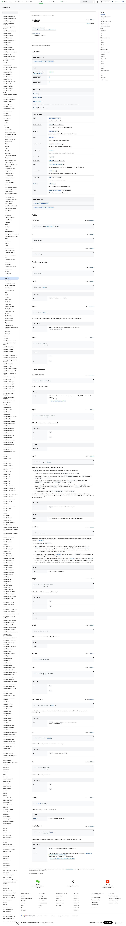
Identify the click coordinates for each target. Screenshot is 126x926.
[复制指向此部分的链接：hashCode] (40, 527)
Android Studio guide (96, 897)
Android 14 (76, 903)
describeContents (54, 118)
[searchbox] (10, 12)
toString (51, 183)
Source (23, 903)
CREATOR (51, 72)
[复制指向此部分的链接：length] (37, 579)
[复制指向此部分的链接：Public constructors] (49, 262)
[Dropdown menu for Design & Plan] (35, 2)
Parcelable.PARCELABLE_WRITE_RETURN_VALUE (62, 858)
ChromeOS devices (60, 900)
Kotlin (88, 23)
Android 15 (76, 900)
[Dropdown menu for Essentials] (22, 2)
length (51, 144)
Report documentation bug (115, 898)
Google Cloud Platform (63, 916)
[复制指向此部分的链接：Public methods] (46, 370)
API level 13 (91, 220)
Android (23, 896)
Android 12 (76, 907)
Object (39, 29)
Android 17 (76, 896)
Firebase (53, 916)
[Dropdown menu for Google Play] (57, 2)
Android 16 (76, 898)
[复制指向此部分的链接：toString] (38, 798)
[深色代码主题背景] (93, 225)
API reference (6, 7)
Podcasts (23, 910)
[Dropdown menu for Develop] (45, 2)
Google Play (52, 1)
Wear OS (58, 898)
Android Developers (36, 15)
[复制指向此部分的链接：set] (35, 732)
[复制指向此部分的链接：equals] (37, 410)
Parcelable (52, 29)
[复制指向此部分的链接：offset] (37, 667)
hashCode (51, 137)
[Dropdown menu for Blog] (66, 2)
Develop (41, 1)
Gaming (41, 896)
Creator (35, 73)
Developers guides (95, 900)
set (50, 171)
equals (51, 124)
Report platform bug (113, 896)
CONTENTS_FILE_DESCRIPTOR (58, 401)
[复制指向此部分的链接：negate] (38, 654)
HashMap (41, 540)
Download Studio (95, 904)
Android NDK (94, 907)
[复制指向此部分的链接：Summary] (41, 52)
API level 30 (91, 306)
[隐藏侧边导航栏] (17, 923)
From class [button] (41, 203)
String (35, 183)
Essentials (18, 1)
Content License (69, 869)
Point (39, 97)
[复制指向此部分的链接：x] (34, 234)
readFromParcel (53, 164)
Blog (63, 1)
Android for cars (60, 903)
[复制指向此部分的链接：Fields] (38, 215)
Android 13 (76, 905)
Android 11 (76, 910)
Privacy (40, 905)
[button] (9, 16)
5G (39, 907)
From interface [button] (44, 61)
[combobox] (87, 1)
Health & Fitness (42, 900)
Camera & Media (43, 903)
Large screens (59, 896)
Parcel (60, 164)
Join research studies (113, 903)
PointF (40, 73)
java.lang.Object (36, 33)
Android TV (58, 905)
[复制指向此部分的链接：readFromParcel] (44, 699)
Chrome (46, 916)
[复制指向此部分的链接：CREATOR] (40, 220)
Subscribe (108, 922)
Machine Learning (43, 898)
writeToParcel (53, 190)
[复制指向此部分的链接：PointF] (37, 267)
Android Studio (116, 1)
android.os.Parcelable (47, 61)
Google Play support (113, 900)
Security (23, 900)
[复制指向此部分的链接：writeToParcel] (42, 826)
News (22, 905)
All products (75, 916)
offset (51, 160)
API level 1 (92, 19)
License (28, 922)
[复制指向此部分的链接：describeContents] (45, 375)
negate (51, 157)
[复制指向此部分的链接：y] (34, 248)
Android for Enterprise (26, 898)
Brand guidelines (35, 922)
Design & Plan (29, 1)
